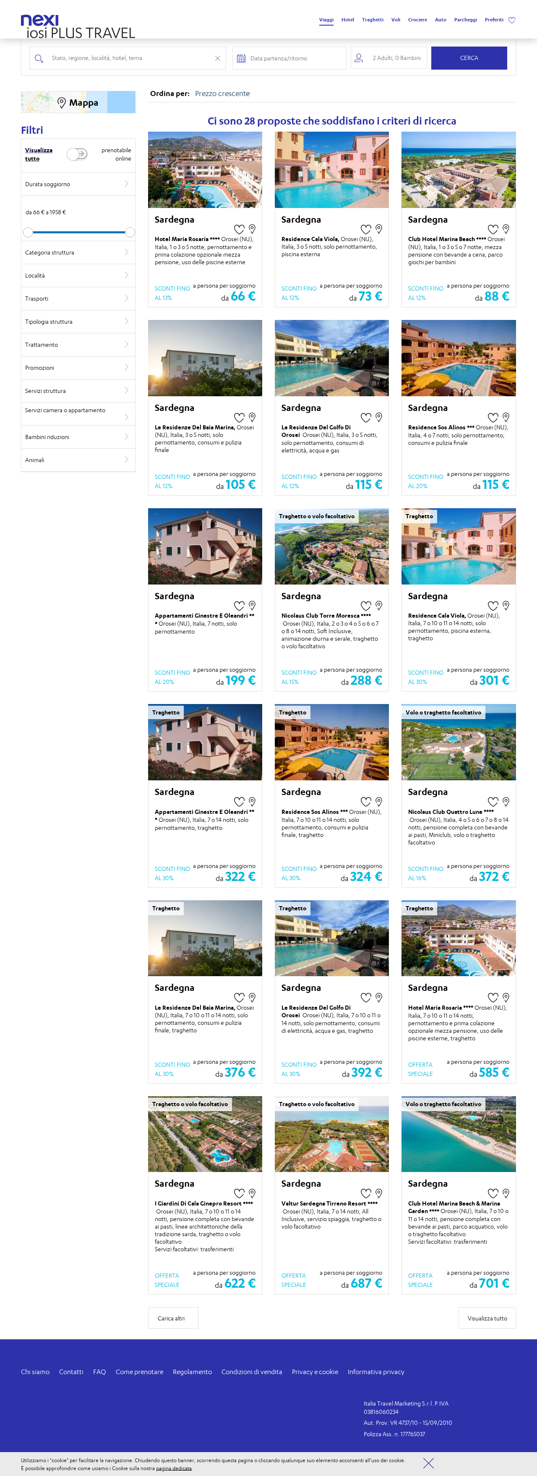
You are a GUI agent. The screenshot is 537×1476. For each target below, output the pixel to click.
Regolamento (192, 1372)
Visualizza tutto (38, 154)
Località (35, 275)
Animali (34, 459)
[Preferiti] (512, 20)
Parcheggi (465, 20)
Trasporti (36, 298)
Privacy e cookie (315, 1372)
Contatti (71, 1372)
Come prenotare (139, 1372)
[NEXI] (43, 19)
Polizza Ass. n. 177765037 (394, 1433)
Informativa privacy (376, 1372)
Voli (395, 20)
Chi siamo (35, 1372)
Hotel (347, 20)
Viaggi (326, 20)
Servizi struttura (45, 390)
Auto (440, 20)
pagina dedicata (174, 1468)
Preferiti (494, 20)
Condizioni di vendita (252, 1372)
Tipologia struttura (49, 321)
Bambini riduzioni (47, 436)
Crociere (417, 20)
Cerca (469, 57)
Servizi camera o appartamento (65, 409)
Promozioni (39, 367)
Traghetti (372, 20)
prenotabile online (116, 154)
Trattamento (41, 344)
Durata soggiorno (47, 183)
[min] (78, 232)
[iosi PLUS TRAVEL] (78, 30)
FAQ (99, 1372)
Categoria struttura (49, 252)
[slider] (28, 232)
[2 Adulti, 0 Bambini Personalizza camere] (389, 57)
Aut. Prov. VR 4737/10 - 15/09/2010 (408, 1422)
